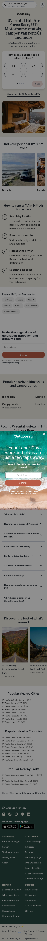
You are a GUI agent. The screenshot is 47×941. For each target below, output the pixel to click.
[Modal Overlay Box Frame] (23, 470)
